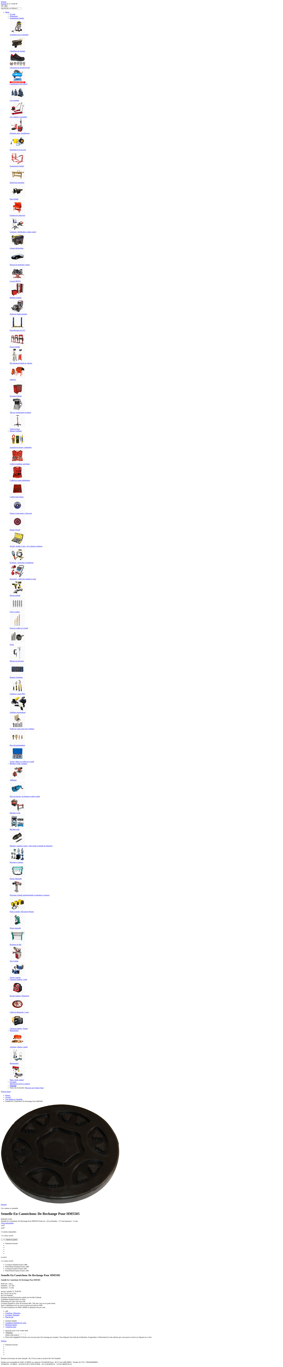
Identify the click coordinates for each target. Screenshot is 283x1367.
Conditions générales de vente (15, 1323)
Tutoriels (13, 1086)
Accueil (12, 14)
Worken (3, 2)
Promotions (14, 16)
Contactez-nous (10, 1327)
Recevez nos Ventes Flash (34, 1088)
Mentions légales (11, 1325)
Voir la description (7, 1223)
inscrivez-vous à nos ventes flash (16, 1331)
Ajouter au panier (11, 1239)
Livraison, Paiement (12, 1315)
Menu (7, 12)
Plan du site (9, 1317)
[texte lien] (6, 1092)
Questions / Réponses (12, 1313)
